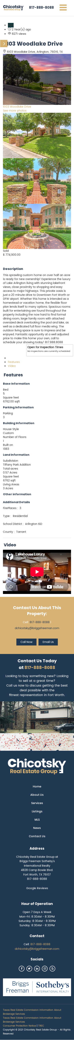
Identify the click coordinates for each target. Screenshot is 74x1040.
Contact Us (37, 836)
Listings (37, 811)
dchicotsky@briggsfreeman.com (37, 628)
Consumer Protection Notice (19, 1026)
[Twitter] (29, 968)
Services (37, 803)
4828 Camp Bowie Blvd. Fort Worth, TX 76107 (37, 872)
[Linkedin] (37, 968)
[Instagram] (45, 968)
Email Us (48, 642)
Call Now (26, 642)
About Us (37, 795)
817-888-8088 (41, 7)
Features (14, 362)
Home (37, 786)
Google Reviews (37, 888)
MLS (37, 820)
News (37, 828)
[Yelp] (52, 968)
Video (12, 366)
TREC (41, 1026)
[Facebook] (21, 968)
